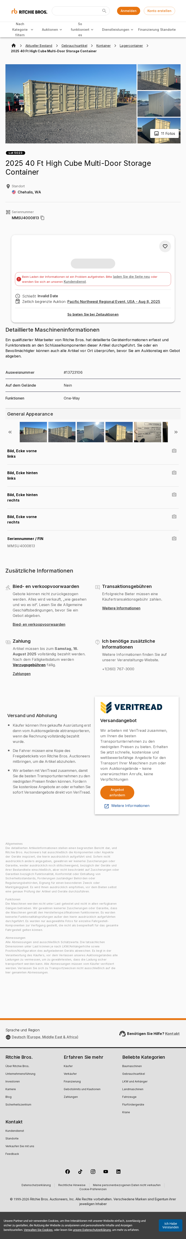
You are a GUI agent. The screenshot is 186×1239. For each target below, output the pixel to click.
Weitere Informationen (121, 608)
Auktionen (50, 29)
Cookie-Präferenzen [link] (93, 1189)
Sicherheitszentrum (18, 1105)
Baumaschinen (132, 1066)
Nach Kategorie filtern (20, 29)
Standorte (168, 29)
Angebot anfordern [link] (117, 792)
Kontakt (172, 1033)
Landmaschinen (132, 1089)
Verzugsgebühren (29, 665)
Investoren (12, 1082)
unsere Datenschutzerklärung (92, 1230)
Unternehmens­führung (20, 1074)
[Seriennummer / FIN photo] (174, 538)
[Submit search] (104, 11)
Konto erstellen (159, 11)
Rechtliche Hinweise (72, 1185)
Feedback (12, 1154)
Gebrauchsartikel (133, 1074)
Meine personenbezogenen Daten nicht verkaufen (127, 1185)
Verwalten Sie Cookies (38, 1230)
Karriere (10, 1089)
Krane (126, 1113)
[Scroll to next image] (176, 432)
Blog (8, 1097)
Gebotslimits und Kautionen (82, 1089)
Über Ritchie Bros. (17, 1066)
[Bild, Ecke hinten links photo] (174, 472)
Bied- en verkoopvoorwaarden (39, 624)
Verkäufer (70, 1074)
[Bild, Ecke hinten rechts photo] (174, 494)
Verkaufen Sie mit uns (19, 1146)
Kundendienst (75, 281)
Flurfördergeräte (133, 1105)
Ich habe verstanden (170, 1225)
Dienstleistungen (115, 29)
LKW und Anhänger (134, 1082)
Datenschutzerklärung (36, 1185)
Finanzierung (148, 29)
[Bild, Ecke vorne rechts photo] (174, 516)
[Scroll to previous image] (10, 432)
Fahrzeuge (129, 1097)
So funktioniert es (80, 29)
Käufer (68, 1066)
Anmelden (129, 11)
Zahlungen (22, 674)
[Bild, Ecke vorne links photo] (174, 450)
